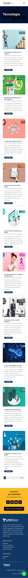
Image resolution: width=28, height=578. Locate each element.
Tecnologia (19, 55)
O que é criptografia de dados (13, 365)
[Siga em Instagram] (12, 502)
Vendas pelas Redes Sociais (12, 141)
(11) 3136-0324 (14, 494)
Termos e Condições (8, 545)
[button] (24, 573)
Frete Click (9, 55)
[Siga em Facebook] (8, 502)
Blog (4, 558)
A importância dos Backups (12, 409)
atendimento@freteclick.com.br (14, 497)
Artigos (14, 55)
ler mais (8, 70)
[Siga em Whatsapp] (20, 502)
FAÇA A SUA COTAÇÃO (14, 509)
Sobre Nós (5, 543)
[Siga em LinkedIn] (16, 502)
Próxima (22, 477)
